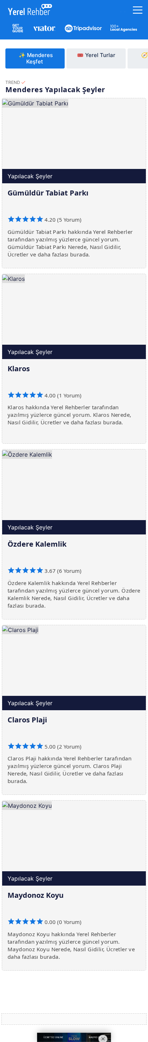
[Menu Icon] (137, 12)
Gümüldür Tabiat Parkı (48, 193)
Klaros (19, 368)
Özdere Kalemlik (37, 544)
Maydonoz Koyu (36, 895)
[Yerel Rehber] (28, 11)
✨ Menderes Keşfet (36, 58)
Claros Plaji (27, 720)
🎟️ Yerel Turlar (96, 55)
